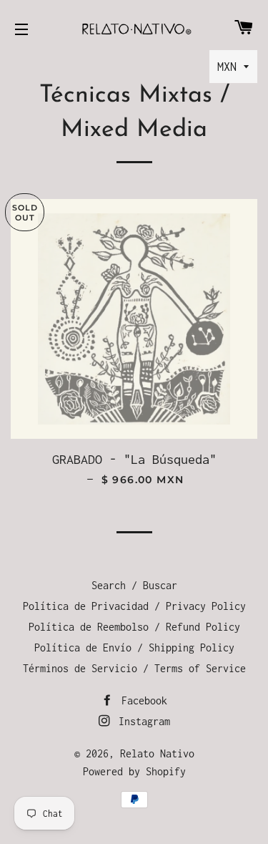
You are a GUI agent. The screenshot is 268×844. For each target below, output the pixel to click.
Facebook (141, 700)
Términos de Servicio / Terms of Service (134, 668)
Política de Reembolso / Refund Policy (134, 627)
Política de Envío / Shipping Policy (134, 647)
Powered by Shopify (134, 771)
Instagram (141, 721)
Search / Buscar (134, 585)
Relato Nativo (157, 753)
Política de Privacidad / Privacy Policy (134, 606)
